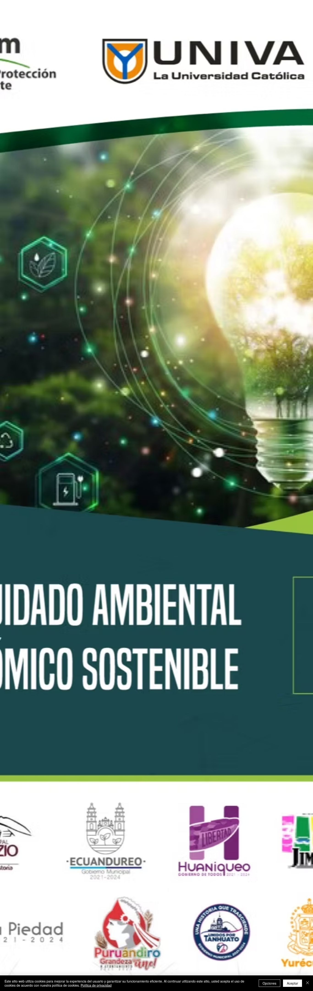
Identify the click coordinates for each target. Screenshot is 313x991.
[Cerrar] (307, 983)
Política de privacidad (96, 985)
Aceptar (292, 983)
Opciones (269, 983)
